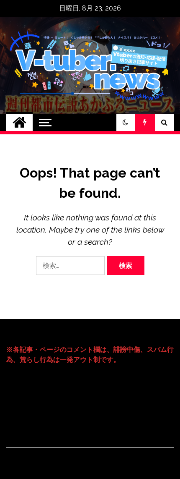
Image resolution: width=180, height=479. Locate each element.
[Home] (19, 122)
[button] (125, 122)
